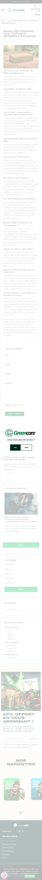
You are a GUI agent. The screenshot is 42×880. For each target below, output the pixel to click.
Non (26, 447)
